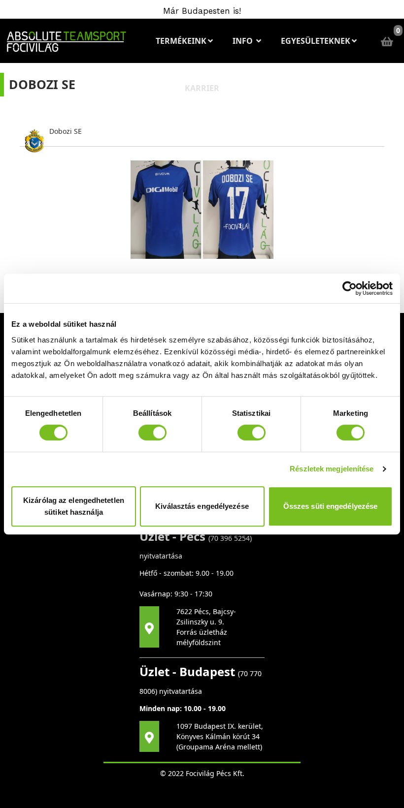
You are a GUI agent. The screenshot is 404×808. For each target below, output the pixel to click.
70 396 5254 (230, 538)
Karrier (202, 88)
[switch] (152, 432)
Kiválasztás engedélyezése (202, 506)
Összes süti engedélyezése (330, 506)
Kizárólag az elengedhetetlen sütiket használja (73, 506)
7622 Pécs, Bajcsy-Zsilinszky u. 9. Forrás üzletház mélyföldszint (206, 627)
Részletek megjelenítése (331, 469)
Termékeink (181, 40)
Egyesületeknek (315, 40)
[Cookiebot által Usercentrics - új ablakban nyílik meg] (349, 288)
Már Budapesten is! (202, 11)
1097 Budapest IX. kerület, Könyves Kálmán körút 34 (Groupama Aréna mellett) (219, 736)
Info (244, 40)
